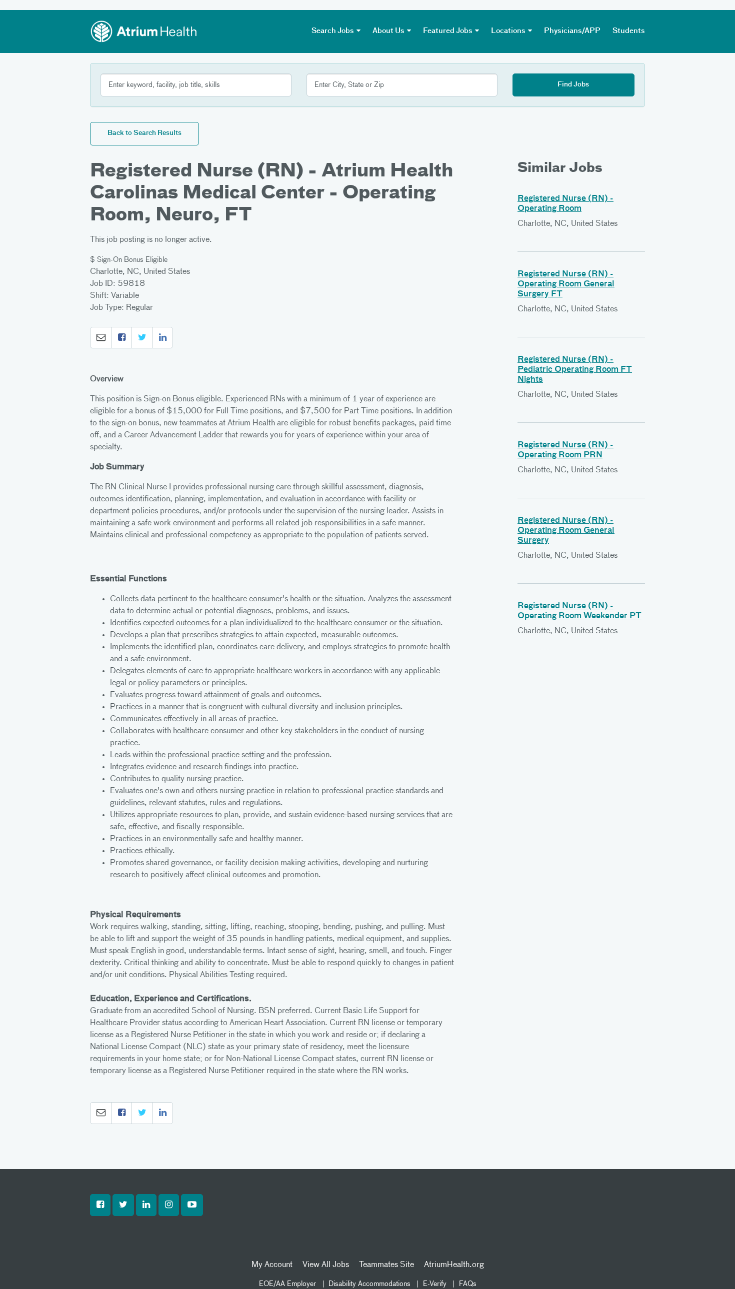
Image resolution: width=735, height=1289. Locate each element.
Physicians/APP (572, 30)
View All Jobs (325, 1265)
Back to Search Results (145, 133)
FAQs (467, 1284)
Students (628, 30)
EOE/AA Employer (287, 1284)
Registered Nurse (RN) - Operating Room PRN (566, 450)
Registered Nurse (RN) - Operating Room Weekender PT (580, 611)
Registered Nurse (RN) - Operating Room (566, 204)
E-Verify (434, 1284)
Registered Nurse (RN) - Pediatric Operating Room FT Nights (575, 370)
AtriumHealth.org (454, 1265)
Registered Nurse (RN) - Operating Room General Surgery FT (566, 284)
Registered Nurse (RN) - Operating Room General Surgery (566, 531)
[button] (101, 338)
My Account (272, 1265)
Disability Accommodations (369, 1284)
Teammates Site (386, 1265)
